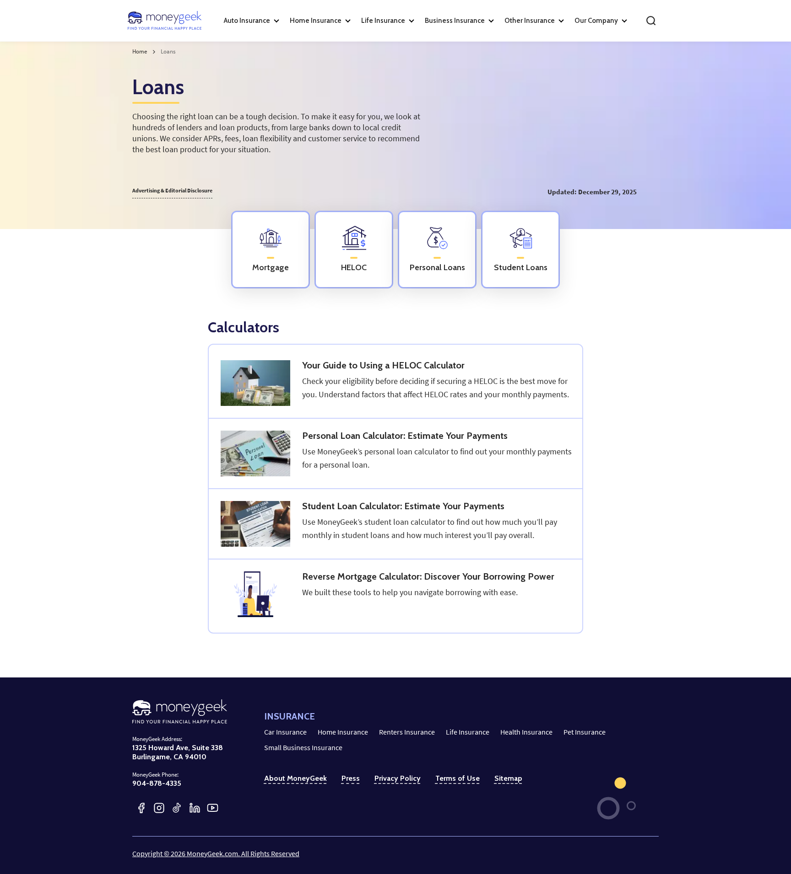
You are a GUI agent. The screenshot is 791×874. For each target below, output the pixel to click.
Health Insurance (526, 731)
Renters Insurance (407, 731)
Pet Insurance (584, 731)
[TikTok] (177, 808)
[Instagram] (159, 808)
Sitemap (508, 778)
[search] (651, 20)
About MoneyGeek (295, 778)
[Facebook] (141, 808)
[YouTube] (213, 808)
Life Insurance (467, 731)
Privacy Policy (397, 778)
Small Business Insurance (303, 747)
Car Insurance (285, 731)
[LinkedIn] (195, 808)
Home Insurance (343, 731)
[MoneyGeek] (164, 20)
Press (350, 778)
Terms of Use (457, 778)
